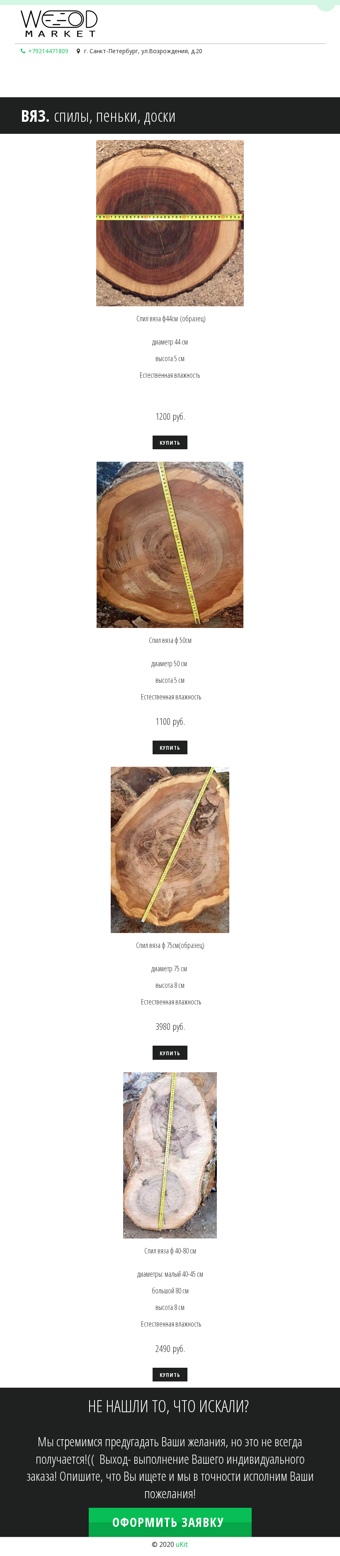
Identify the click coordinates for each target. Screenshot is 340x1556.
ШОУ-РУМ (118, 78)
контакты (156, 78)
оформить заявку (170, 1522)
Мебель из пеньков (294, 78)
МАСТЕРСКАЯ (71, 78)
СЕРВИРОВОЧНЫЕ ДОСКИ (218, 78)
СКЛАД (34, 78)
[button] (170, 442)
